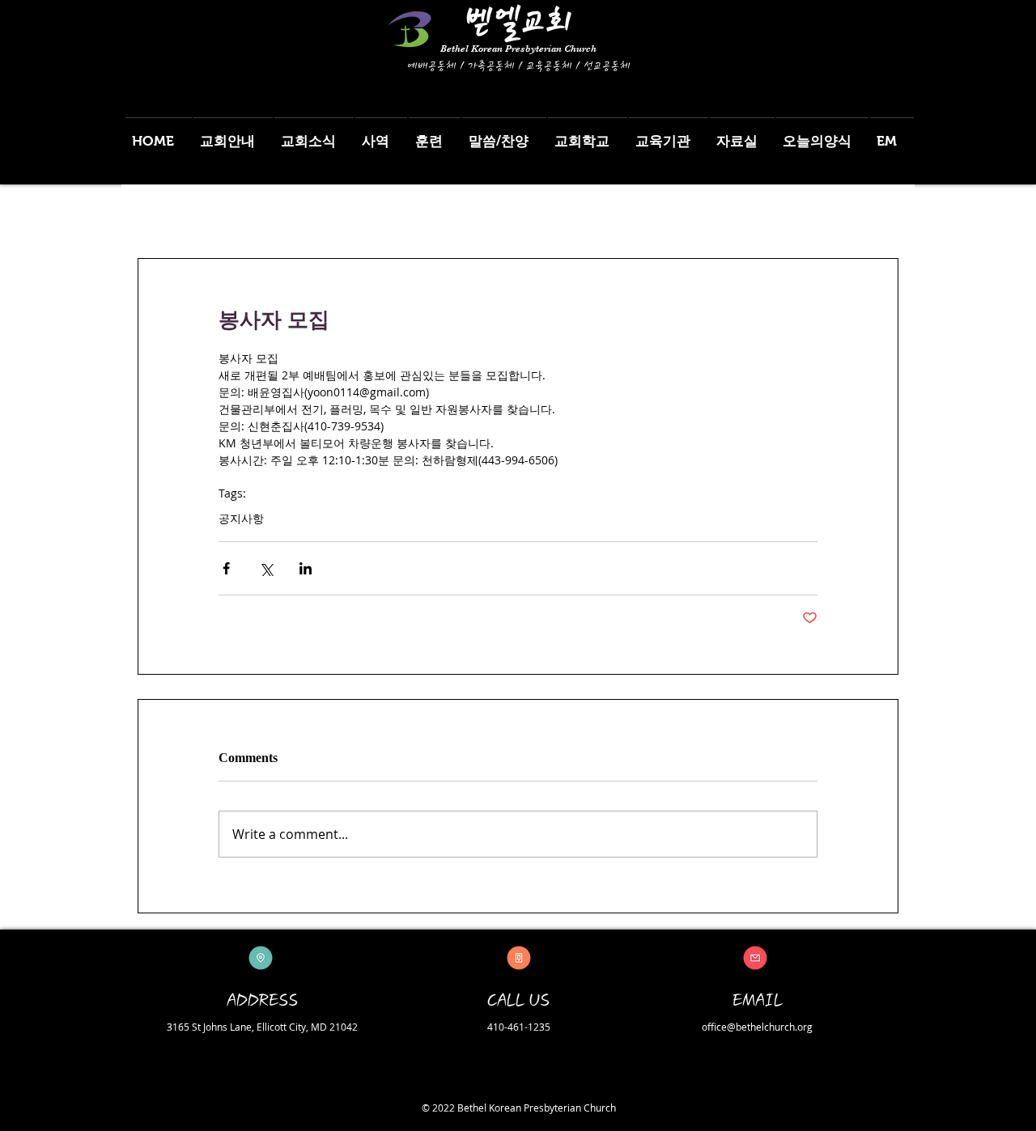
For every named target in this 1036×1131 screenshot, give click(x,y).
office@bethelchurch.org (757, 1026)
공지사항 (241, 518)
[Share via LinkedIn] (305, 568)
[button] (233, 133)
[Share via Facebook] (226, 568)
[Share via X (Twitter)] (266, 568)
